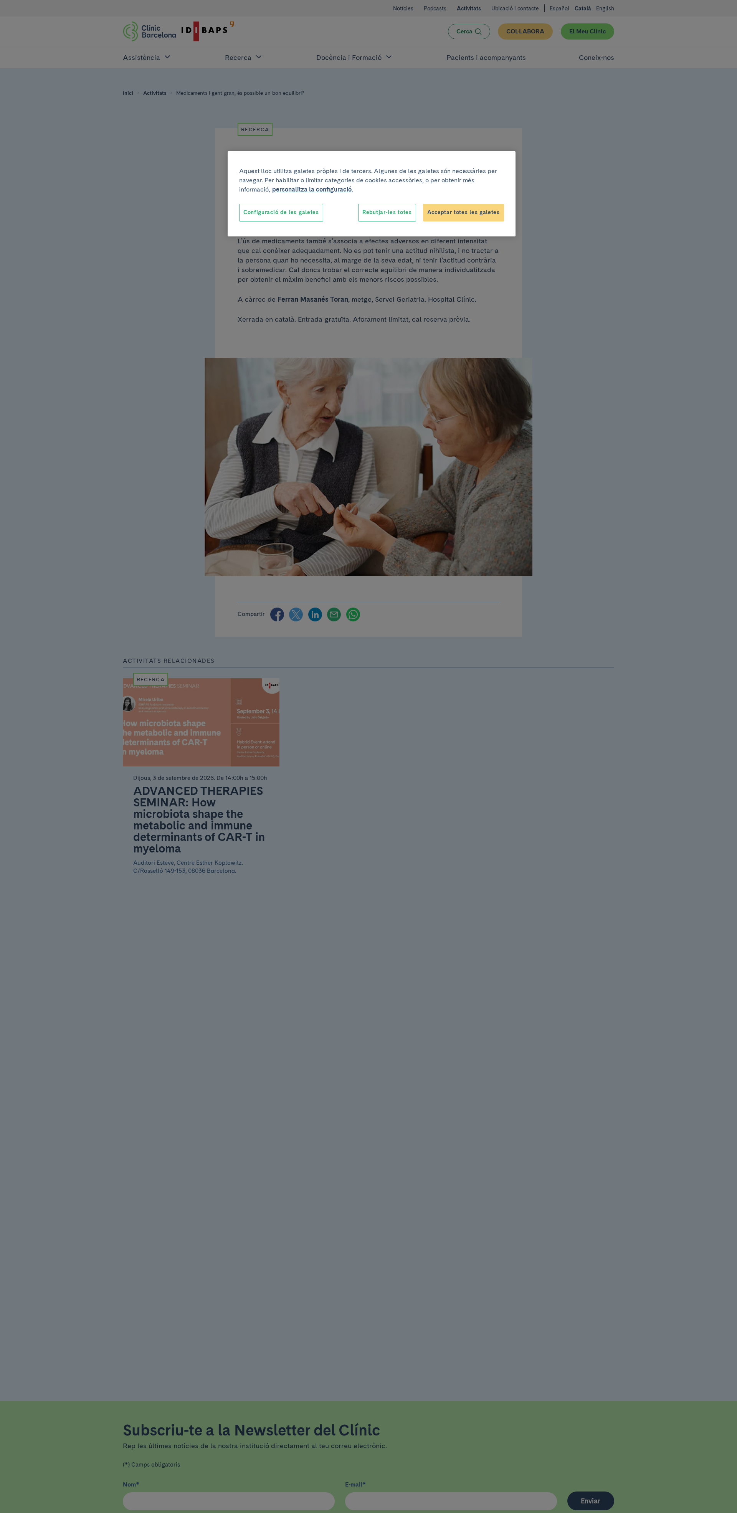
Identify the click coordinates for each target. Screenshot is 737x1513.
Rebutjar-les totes (387, 212)
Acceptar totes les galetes (463, 212)
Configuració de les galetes (281, 212)
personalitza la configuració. (312, 189)
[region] (372, 193)
